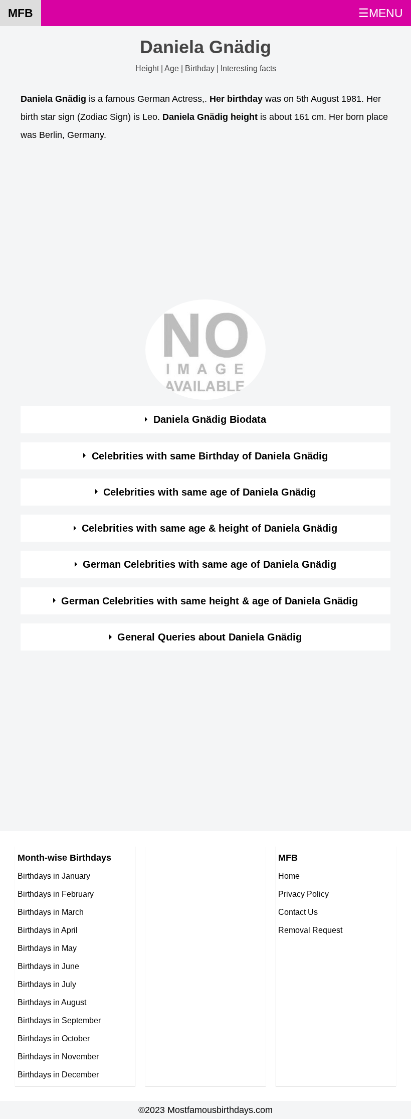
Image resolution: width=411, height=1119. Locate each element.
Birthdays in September (59, 1020)
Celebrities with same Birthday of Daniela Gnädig (210, 455)
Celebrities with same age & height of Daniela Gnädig (209, 528)
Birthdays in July (47, 984)
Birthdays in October (54, 1038)
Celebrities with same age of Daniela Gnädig (209, 492)
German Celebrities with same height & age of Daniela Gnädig (209, 600)
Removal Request (310, 929)
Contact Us (298, 911)
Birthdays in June (48, 966)
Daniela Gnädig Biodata (209, 419)
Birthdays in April (48, 929)
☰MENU (380, 13)
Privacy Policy (303, 893)
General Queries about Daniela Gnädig (209, 637)
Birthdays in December (58, 1074)
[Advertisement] (205, 223)
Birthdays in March (51, 911)
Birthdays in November (58, 1056)
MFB (20, 13)
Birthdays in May (47, 947)
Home (289, 875)
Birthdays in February (56, 893)
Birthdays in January (54, 875)
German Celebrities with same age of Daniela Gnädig (209, 564)
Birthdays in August (52, 1002)
